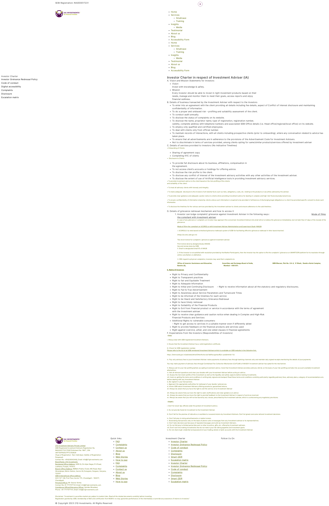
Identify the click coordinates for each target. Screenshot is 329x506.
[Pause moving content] (200, 4)
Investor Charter (179, 441)
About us (175, 33)
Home (174, 12)
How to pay (121, 460)
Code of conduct (10, 83)
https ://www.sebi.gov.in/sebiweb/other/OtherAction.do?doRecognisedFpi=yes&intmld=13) (201, 355)
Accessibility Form (180, 39)
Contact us (121, 447)
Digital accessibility (11, 86)
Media (179, 27)
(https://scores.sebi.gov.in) (187, 235)
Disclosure (6, 94)
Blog (173, 36)
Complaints (7, 90)
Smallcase (181, 18)
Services (175, 15)
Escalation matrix (10, 97)
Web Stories (122, 457)
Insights (175, 24)
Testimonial (176, 30)
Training (180, 21)
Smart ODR (176, 457)
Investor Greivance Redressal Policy (19, 79)
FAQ (118, 441)
